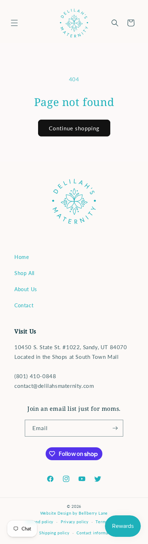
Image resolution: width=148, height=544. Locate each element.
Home (21, 257)
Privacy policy (75, 521)
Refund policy (40, 521)
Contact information (96, 532)
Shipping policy (54, 532)
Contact (23, 305)
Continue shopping (74, 128)
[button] (14, 23)
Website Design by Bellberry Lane (74, 513)
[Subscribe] (115, 428)
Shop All (24, 273)
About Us (25, 289)
